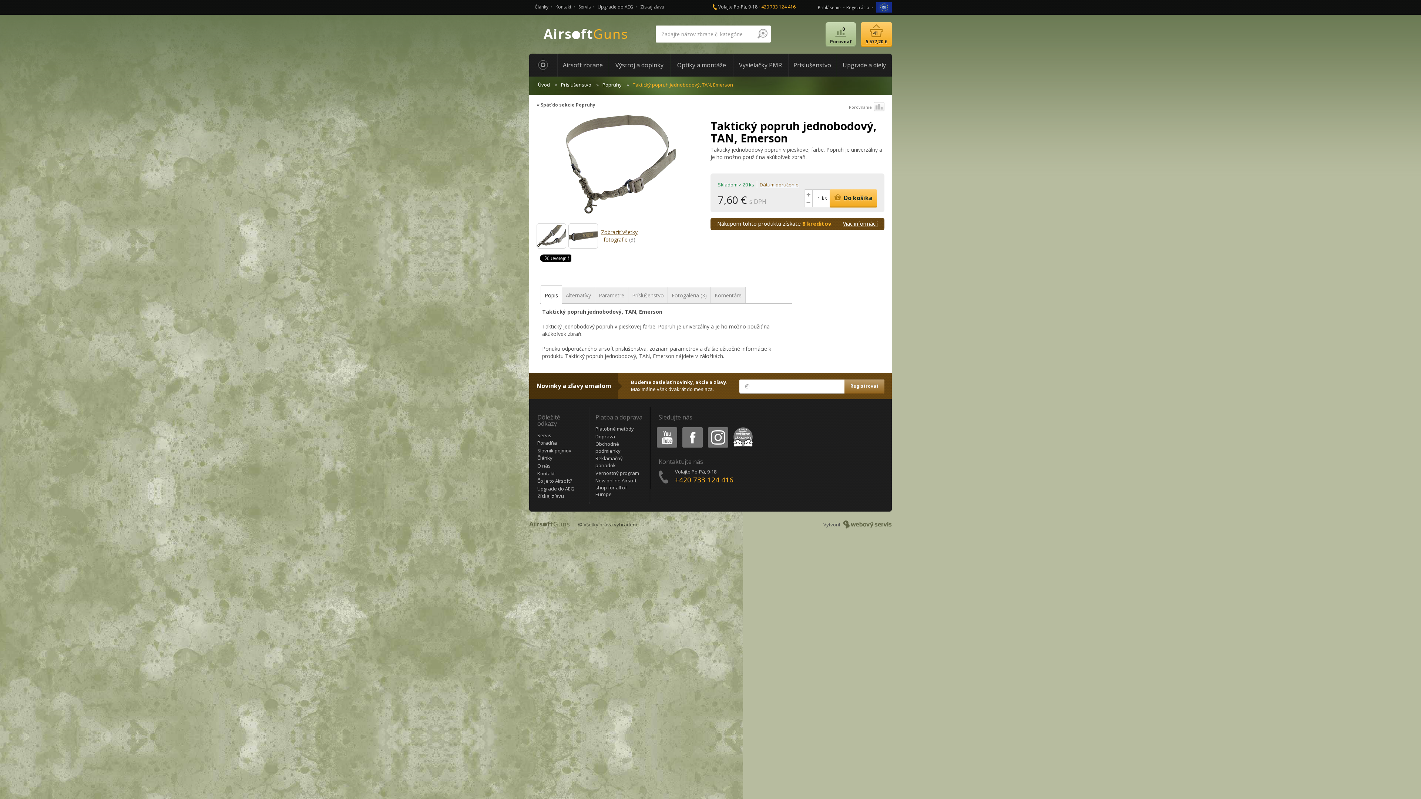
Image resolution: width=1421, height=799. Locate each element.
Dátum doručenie (779, 184)
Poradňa (547, 442)
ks (824, 198)
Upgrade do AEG (615, 7)
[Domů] (543, 65)
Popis (551, 295)
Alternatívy (578, 295)
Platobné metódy (614, 428)
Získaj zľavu (652, 7)
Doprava (605, 436)
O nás (544, 465)
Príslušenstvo (576, 84)
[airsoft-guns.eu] (884, 7)
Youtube (665, 428)
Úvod (544, 84)
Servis (584, 7)
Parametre (611, 295)
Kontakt (563, 7)
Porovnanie (860, 107)
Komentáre (728, 295)
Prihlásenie (829, 7)
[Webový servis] (867, 524)
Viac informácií (860, 223)
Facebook (692, 428)
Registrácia (857, 7)
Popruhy (612, 84)
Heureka (741, 428)
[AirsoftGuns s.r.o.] (586, 34)
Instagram (718, 428)
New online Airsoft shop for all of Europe (615, 487)
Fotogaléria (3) (689, 295)
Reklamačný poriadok (609, 462)
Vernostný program (617, 473)
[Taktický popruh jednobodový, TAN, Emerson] (621, 167)
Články (541, 7)
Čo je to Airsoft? (554, 481)
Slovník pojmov (554, 450)
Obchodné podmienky (608, 447)
